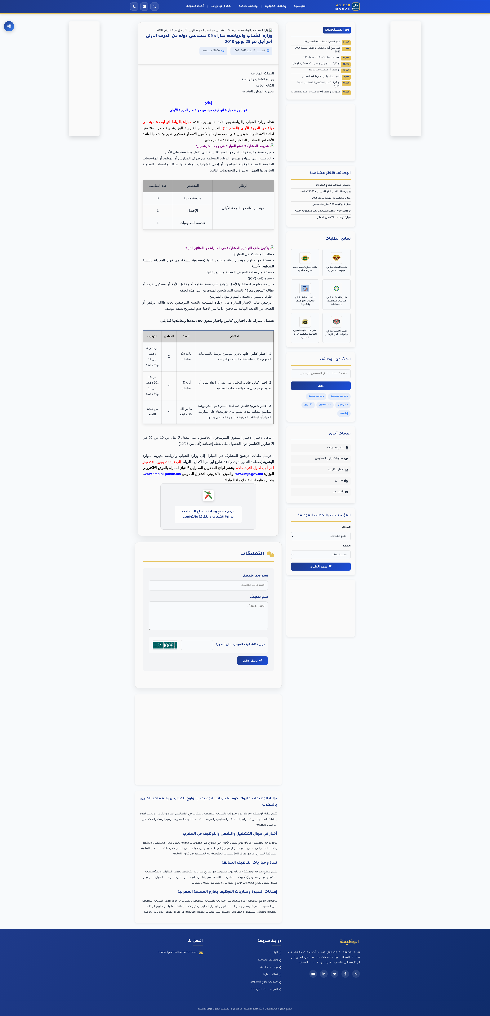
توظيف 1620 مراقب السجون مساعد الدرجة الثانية (323, 211)
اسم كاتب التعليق (255, 576)
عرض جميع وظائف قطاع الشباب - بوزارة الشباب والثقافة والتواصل (208, 514)
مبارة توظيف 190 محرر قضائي (334, 217)
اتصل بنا (338, 491)
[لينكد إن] (324, 974)
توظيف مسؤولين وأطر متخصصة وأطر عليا (320, 64)
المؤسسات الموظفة (264, 989)
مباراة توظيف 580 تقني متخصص (331, 204)
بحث (321, 385)
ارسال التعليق (250, 660)
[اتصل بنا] (144, 6)
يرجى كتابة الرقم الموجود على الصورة (240, 644)
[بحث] (154, 6)
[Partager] (9, 26)
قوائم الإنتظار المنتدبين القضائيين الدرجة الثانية (323, 85)
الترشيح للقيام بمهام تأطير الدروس (325, 76)
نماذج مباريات (221, 6)
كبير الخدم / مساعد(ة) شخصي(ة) (326, 42)
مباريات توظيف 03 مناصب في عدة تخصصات (320, 92)
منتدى (339, 480)
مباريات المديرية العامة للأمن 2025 (331, 198)
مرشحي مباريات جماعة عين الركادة (326, 57)
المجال (346, 527)
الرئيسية (300, 6)
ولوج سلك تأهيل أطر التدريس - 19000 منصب (325, 191)
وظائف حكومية (275, 6)
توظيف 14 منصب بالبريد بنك (328, 70)
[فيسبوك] (345, 974)
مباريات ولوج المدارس (329, 458)
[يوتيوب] (313, 974)
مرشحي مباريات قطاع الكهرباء (333, 185)
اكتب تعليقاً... (258, 597)
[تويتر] (334, 974)
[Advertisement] (208, 739)
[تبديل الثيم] (134, 6)
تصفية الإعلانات (318, 566)
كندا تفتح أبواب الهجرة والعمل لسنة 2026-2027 (321, 50)
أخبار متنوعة (195, 6)
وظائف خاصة (248, 6)
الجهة (347, 546)
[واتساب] (356, 974)
